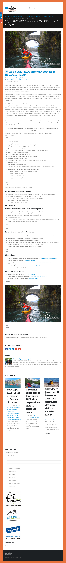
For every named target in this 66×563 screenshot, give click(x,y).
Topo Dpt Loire (12, 477)
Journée (32, 79)
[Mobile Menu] (6, 8)
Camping (47, 408)
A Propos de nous (36, 8)
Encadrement (23, 79)
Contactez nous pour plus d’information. (31, 266)
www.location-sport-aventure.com (49, 258)
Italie (52, 410)
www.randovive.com (29, 260)
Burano (48, 406)
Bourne (9, 79)
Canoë (18, 79)
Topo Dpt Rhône (12, 480)
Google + (16, 349)
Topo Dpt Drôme (12, 462)
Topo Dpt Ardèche (12, 459)
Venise (53, 416)
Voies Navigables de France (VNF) (39, 276)
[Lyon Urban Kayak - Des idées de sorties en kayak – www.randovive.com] (12, 8)
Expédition (47, 410)
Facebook (6, 349)
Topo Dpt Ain (11, 456)
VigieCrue (33, 274)
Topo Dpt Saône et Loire (14, 483)
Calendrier (13, 79)
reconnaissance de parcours (47, 79)
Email (44, 8)
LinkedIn (13, 349)
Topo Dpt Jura (11, 474)
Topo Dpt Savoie (12, 486)
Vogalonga (47, 418)
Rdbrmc (27, 274)
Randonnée (48, 416)
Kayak (36, 79)
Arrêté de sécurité (33, 278)
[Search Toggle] (29, 8)
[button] (31, 442)
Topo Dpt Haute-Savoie (14, 468)
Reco (39, 79)
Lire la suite (9, 431)
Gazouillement (10, 349)
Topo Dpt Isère (12, 471)
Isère (28, 79)
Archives (26, 78)
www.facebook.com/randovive (43, 262)
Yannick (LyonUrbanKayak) (15, 78)
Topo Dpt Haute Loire (13, 465)
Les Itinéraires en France (12, 452)
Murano (57, 414)
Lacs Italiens (52, 412)
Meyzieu (53, 414)
